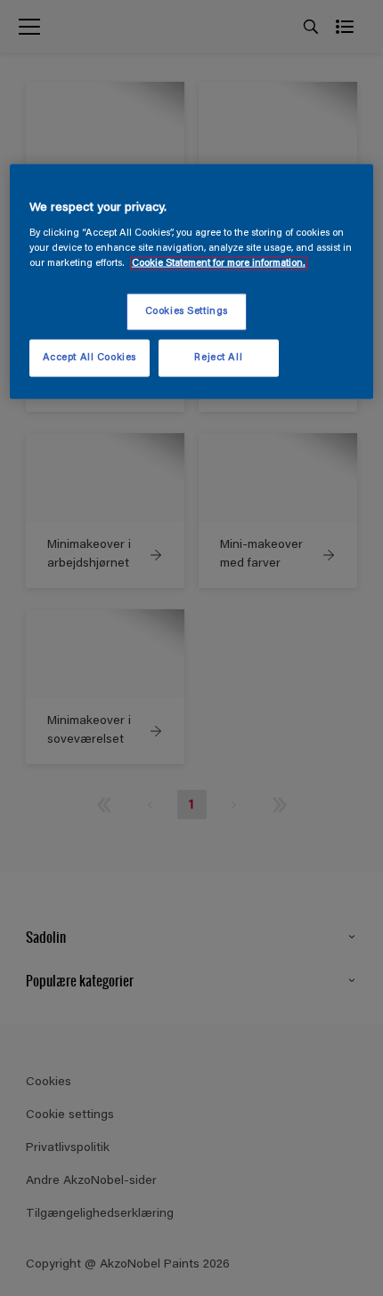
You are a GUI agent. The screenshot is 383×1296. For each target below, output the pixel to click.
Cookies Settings (186, 312)
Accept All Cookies (89, 358)
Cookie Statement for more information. (219, 264)
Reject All (218, 358)
